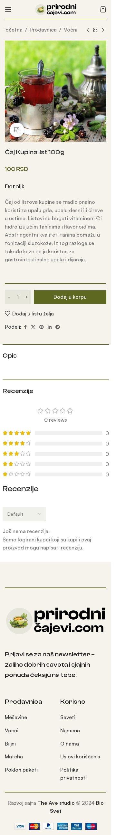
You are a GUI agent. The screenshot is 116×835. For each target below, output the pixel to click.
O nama (69, 743)
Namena (70, 730)
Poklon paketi (21, 769)
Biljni (10, 743)
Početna (12, 29)
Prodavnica (43, 29)
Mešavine (16, 717)
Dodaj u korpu (70, 297)
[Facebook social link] (25, 327)
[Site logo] (56, 8)
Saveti (67, 717)
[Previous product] (88, 30)
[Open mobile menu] (8, 9)
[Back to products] (95, 30)
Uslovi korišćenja (80, 756)
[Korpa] (103, 9)
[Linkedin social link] (49, 327)
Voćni (70, 29)
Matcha (14, 756)
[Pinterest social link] (41, 327)
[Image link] (55, 619)
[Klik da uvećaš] (17, 130)
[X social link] (33, 327)
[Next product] (103, 30)
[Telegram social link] (57, 327)
